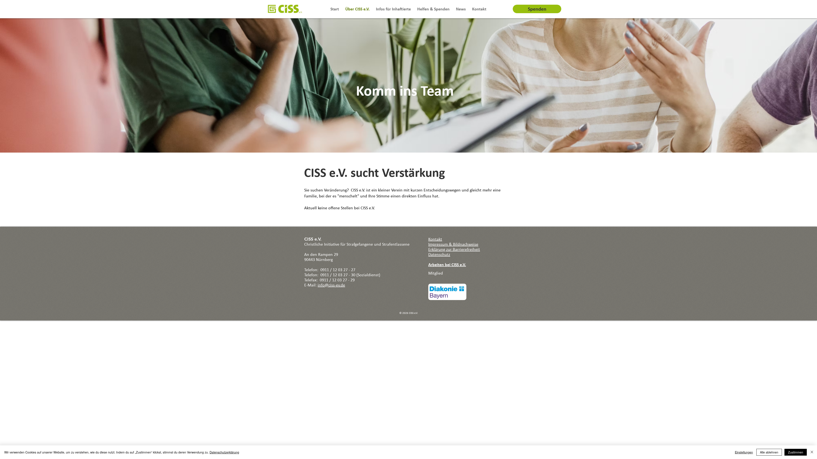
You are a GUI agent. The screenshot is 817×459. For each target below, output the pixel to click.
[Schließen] (811, 452)
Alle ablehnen (769, 452)
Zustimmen (795, 452)
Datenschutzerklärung (224, 452)
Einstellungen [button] (744, 452)
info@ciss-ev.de (331, 285)
